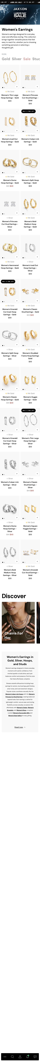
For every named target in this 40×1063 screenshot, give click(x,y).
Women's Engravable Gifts (21, 713)
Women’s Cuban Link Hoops (14, 694)
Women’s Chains (22, 707)
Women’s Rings (21, 710)
